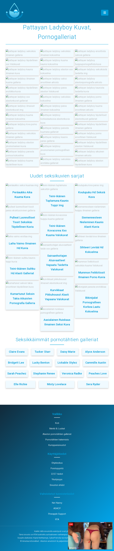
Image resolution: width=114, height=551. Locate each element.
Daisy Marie (67, 351)
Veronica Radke (72, 373)
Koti (57, 423)
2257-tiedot (57, 474)
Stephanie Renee (44, 373)
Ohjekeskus (57, 463)
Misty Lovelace (56, 384)
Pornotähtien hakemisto (57, 439)
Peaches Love (98, 373)
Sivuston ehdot (57, 485)
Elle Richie (20, 384)
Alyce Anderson (95, 351)
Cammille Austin (95, 362)
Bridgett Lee (16, 362)
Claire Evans (17, 351)
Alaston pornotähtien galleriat (57, 434)
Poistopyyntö (57, 468)
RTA (57, 519)
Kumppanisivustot (57, 445)
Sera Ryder (93, 384)
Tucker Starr (42, 351)
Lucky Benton (40, 362)
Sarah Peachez (16, 373)
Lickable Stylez (67, 362)
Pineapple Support (57, 514)
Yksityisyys (57, 479)
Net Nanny (57, 502)
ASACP (57, 508)
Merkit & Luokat (57, 428)
